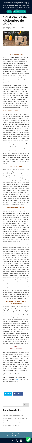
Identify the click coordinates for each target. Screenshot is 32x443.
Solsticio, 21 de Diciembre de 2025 (13, 413)
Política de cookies (15, 434)
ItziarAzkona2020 (10, 27)
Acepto (9, 11)
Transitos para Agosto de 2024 (12, 423)
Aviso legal (22, 436)
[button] (28, 439)
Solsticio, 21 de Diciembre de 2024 (13, 415)
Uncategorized (7, 28)
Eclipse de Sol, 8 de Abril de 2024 (12, 425)
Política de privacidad (11, 436)
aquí (17, 379)
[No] (30, 7)
